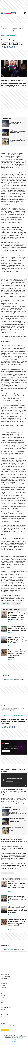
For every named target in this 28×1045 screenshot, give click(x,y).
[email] (12, 47)
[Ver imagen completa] (25, 62)
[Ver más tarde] (2, 47)
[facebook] (7, 47)
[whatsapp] (5, 47)
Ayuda (21, 1038)
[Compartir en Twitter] (10, 47)
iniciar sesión (10, 679)
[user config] (25, 13)
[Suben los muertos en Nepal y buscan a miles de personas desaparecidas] (4, 629)
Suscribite (5, 1030)
